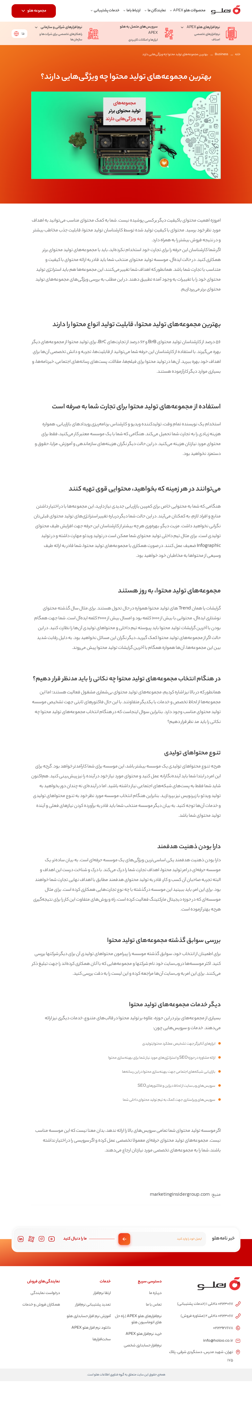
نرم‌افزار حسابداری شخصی (143, 1346)
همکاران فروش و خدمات (41, 1305)
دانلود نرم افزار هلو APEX (91, 1328)
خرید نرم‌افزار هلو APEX (144, 1334)
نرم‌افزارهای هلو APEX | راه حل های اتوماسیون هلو (138, 1319)
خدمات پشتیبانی (106, 11)
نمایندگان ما (157, 11)
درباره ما (155, 1293)
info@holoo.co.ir (218, 1340)
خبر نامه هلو (223, 1239)
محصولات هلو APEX (189, 11)
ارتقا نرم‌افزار (102, 1293)
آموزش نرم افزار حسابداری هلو (89, 1316)
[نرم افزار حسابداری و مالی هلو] (225, 10)
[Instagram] (41, 1239)
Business (221, 54)
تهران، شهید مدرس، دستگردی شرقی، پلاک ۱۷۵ (201, 1356)
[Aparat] (31, 1239)
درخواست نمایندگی (45, 1293)
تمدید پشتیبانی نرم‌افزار (93, 1305)
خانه (237, 54)
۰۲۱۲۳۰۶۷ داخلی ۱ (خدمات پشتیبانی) (205, 1304)
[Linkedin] (20, 1239)
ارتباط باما (133, 11)
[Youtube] (51, 1239)
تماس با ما (154, 1305)
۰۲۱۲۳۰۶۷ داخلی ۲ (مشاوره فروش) (207, 1316)
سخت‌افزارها (102, 1340)
